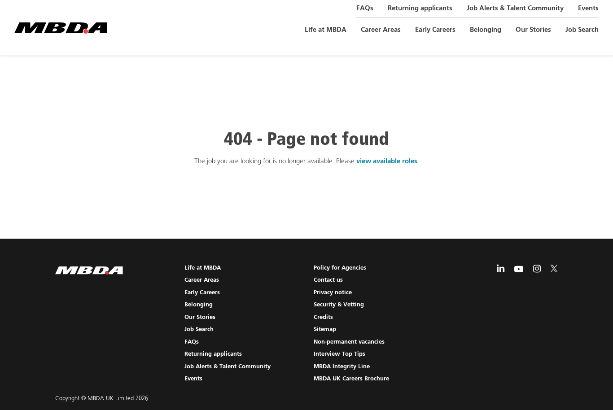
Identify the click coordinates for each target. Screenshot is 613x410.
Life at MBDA (325, 29)
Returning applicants (420, 8)
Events (588, 8)
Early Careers (435, 29)
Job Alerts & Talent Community (515, 8)
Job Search (582, 29)
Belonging (485, 29)
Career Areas (381, 29)
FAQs (364, 8)
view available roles (386, 161)
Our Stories (533, 29)
